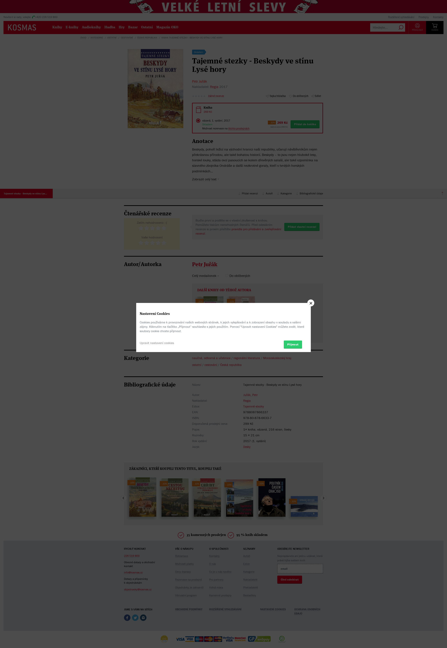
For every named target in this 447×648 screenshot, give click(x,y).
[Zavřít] (310, 302)
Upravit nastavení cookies (157, 343)
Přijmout (293, 344)
